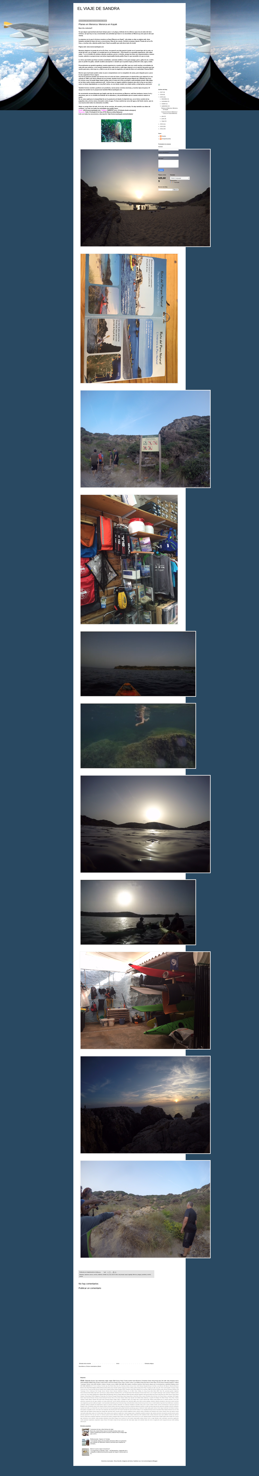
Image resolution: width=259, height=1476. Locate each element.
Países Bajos (88, 1396)
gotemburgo (132, 1408)
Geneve (166, 1389)
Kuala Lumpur (121, 1382)
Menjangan (111, 1394)
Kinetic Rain (131, 1392)
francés (107, 1408)
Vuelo (92, 1384)
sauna (89, 1416)
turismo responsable (135, 1418)
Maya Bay (143, 1382)
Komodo (142, 1392)
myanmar (139, 1384)
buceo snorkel (152, 1402)
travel (134, 1380)
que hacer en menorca (100, 1414)
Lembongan (160, 1392)
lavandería (158, 1409)
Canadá (115, 1387)
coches (147, 1404)
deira (98, 1406)
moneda (117, 1411)
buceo (91, 1274)
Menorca (148, 1382)
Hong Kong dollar (148, 1391)
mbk (106, 1411)
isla (110, 1274)
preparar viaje (149, 1413)
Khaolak (126, 1392)
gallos (119, 1408)
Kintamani (137, 1392)
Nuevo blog (158, 1394)
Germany (170, 1389)
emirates (86, 1382)
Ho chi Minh (131, 1391)
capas (104, 1404)
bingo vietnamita (128, 1402)
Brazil (91, 1387)
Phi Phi (158, 1382)
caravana (110, 1404)
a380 (95, 1384)
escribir (146, 1406)
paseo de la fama (96, 1413)
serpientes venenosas (101, 1416)
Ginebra (106, 1382)
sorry (126, 1416)
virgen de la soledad (139, 1419)
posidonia (144, 1274)
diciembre (164, 99)
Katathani (117, 1392)
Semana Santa (98, 1397)
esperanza (161, 1406)
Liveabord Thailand (170, 1392)
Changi (139, 1387)
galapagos (115, 1408)
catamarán (119, 1404)
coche (144, 1404)
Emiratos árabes (114, 1389)
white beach (83, 1421)
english (117, 1384)
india (120, 1384)
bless (133, 1402)
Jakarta (108, 1392)
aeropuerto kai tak (90, 1401)
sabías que (171, 1414)
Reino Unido (133, 1396)
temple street (166, 1416)
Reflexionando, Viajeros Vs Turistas (100, 1439)
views (130, 1419)
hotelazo (177, 1408)
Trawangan (83, 1384)
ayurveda (90, 1402)
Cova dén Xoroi (159, 1387)
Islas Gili (161, 1380)
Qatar (121, 1396)
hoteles (91, 1382)
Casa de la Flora (126, 1387)
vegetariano (97, 1419)
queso (107, 1414)
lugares (129, 1384)
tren (81, 1385)
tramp (97, 1418)
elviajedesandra (166, 139)
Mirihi (128, 1394)
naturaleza (146, 1411)
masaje (103, 1411)
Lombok (127, 1382)
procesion (159, 1413)
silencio (111, 1416)
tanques (154, 1416)
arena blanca (139, 1401)
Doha (105, 1389)
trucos (119, 1418)
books (139, 1402)
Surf (136, 1397)
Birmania (172, 1385)
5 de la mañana (97, 1385)
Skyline (126, 1397)
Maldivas (138, 1382)
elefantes (133, 1406)
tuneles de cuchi (126, 1418)
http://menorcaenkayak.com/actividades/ (120, 114)
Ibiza (161, 1391)
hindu (159, 1408)
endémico (100, 1274)
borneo (147, 1402)
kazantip (125, 1409)
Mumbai (137, 1394)
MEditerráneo (96, 1394)
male (85, 1411)
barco (177, 1380)
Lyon (135, 1382)
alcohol (114, 1401)
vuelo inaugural (163, 1419)
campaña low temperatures (96, 1404)
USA (98, 1399)
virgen (133, 1419)
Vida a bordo (139, 1399)
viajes (111, 1380)
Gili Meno (174, 1389)
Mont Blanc (154, 1382)
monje (121, 1411)
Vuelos (155, 1399)
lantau (154, 1409)
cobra (141, 1404)
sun (139, 1416)
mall (87, 1411)
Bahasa (141, 1385)
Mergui (120, 1394)
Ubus (103, 1399)
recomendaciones (160, 1384)
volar (84, 1385)
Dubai (149, 1380)
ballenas (95, 1402)
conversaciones (165, 1404)
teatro (157, 1416)
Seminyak (104, 1397)
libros (126, 1384)
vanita (81, 1419)
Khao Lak (122, 1392)
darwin (95, 1406)
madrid (82, 1411)
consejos (108, 1384)
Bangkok (146, 1385)
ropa (160, 1414)
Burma (106, 1387)
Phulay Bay (103, 1396)
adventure (82, 1401)
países (108, 1413)
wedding (177, 1419)
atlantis (157, 1401)
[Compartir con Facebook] (114, 1272)
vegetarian (86, 1419)
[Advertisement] (116, 1347)
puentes (170, 1413)
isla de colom (114, 1274)
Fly (151, 1389)
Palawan (82, 1396)
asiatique (148, 1401)
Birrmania (176, 1385)
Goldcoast (92, 1391)
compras (103, 1384)
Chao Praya (144, 1387)
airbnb (108, 1401)
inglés (123, 1384)
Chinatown (145, 1380)
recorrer (111, 1414)
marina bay (98, 1411)
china (81, 1382)
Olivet (167, 1394)
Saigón (177, 1396)
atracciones (168, 1401)
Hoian (136, 1391)
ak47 (111, 1401)
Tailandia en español (149, 1397)
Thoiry (170, 1397)
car (107, 1404)
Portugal (114, 1396)
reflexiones (115, 1414)
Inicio (117, 1363)
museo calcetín (136, 1411)
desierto (106, 1406)
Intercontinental (84, 1392)
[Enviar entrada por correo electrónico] (104, 1272)
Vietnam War (146, 1399)
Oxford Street (175, 1394)
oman (167, 1411)
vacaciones (170, 1418)
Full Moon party (159, 1389)
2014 (161, 124)
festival (94, 1408)
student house (131, 1416)
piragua (139, 1274)
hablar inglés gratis (148, 1408)
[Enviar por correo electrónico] (108, 1272)
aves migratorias (84, 1402)
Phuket (162, 1382)
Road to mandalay (168, 1396)
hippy (162, 1408)
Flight (149, 1389)
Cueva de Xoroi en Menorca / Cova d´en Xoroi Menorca (169, 112)
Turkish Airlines (88, 1399)
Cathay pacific (133, 1387)
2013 (161, 126)
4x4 (91, 1385)
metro (114, 1411)
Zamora (166, 1399)
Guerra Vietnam (106, 1391)
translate (101, 1418)
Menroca (135, 1274)
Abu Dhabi (110, 1385)
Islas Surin (96, 1392)
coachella (137, 1404)
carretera (115, 1404)
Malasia (101, 1394)
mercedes (110, 1411)
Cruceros (173, 1387)
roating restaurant (154, 1414)
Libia (164, 1392)
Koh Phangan (114, 1382)
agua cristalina (98, 1401)
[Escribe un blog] (110, 1272)
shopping (172, 1384)
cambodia (82, 1404)
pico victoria (125, 1413)
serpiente (93, 1416)
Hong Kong (155, 1380)
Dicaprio (101, 1389)
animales (99, 1384)
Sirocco (113, 1397)
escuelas (151, 1406)
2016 (161, 94)
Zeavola (170, 1399)
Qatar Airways (126, 1396)
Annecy (131, 1385)
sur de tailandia (144, 1416)
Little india (166, 1380)
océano (160, 1411)
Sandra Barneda (90, 1397)
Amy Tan (119, 1385)
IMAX (158, 1391)
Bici (165, 1385)
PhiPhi (92, 1396)
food (104, 1408)
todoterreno (85, 1418)
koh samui (130, 1409)
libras (163, 1409)
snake (121, 1416)
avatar (172, 1401)
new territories (152, 1411)
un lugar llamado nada (156, 1418)
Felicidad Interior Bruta (131, 1389)
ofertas (164, 1411)
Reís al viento (142, 1396)
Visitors (151, 1399)
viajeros (112, 1419)
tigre (81, 1418)
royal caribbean (165, 1414)
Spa (129, 1397)
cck (123, 1404)
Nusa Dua (163, 1394)
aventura (176, 1401)
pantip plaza (88, 1413)
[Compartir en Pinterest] (116, 1272)
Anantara (123, 1385)
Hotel (109, 1382)
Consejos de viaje (151, 1387)
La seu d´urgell (153, 1392)
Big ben (167, 1385)
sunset (81, 1276)
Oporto (170, 1394)
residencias (136, 1414)
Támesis (94, 1399)
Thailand (176, 1382)
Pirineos (110, 1396)
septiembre (165, 106)
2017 (161, 92)
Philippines (97, 1396)
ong (170, 1411)
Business (138, 1380)
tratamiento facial (107, 1418)
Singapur (172, 1380)
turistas (141, 1418)
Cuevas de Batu (92, 1389)
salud (86, 1416)
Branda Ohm (83, 1387)
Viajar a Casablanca (122, 1399)
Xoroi (161, 1399)
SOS (174, 1396)
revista (148, 1414)
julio (163, 116)
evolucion (171, 1406)
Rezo (137, 1396)
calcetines (176, 1402)
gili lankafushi (126, 1408)
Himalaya (125, 1391)
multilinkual (130, 1411)
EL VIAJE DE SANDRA (98, 8)
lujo (97, 1380)
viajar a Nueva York (105, 1419)
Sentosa (109, 1397)
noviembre (165, 101)
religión (128, 1414)
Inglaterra (176, 1391)
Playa (122, 1380)
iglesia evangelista (87, 1409)
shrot (107, 1416)
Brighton (95, 1387)
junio (163, 118)
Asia (82, 1380)
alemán (118, 1401)
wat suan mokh (170, 1419)
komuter (134, 1409)
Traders (177, 1397)
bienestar (121, 1402)
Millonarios (124, 1394)
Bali (114, 1380)
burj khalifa (168, 1402)
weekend (87, 1385)
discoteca (118, 1406)
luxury (118, 1380)
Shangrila (166, 1382)
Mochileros (132, 1394)
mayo (163, 121)
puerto (173, 1413)
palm (84, 1413)
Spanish (132, 1397)
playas (151, 1384)
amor (127, 1401)
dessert (109, 1406)
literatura (171, 1409)
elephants (137, 1406)
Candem (119, 1387)
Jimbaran (112, 1392)
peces (112, 1413)
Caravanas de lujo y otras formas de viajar (101, 1429)
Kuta (148, 1392)
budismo (158, 1402)
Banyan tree (151, 1385)
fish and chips (99, 1408)
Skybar (122, 1397)
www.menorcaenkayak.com (95, 47)
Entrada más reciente (85, 1363)
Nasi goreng (146, 1394)
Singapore (171, 1382)
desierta (101, 1406)
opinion (173, 1411)
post (154, 1384)
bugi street (162, 1402)
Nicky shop (152, 1394)
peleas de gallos (118, 1413)
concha (95, 1274)
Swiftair (139, 1397)
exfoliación (176, 1406)
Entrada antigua (149, 1363)
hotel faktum (171, 1408)
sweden (150, 1416)
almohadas (123, 1401)
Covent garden (167, 1387)
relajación (121, 1414)
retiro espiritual (142, 1414)
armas (144, 1401)
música (142, 1411)
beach (117, 1402)
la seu (142, 1409)
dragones (123, 1406)
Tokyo (173, 1397)
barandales (107, 1402)
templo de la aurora (174, 1416)
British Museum (100, 1387)
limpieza (166, 1409)
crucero (113, 1384)
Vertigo (115, 1399)
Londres (131, 1382)
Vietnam (88, 1384)
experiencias (83, 1408)
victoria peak (123, 1419)
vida (127, 1419)
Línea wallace (89, 1394)
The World (162, 1397)
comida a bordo (153, 1404)
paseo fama (104, 1413)
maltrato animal (92, 1411)
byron (172, 1402)
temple (160, 1416)
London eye (83, 1394)
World (158, 1399)
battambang (113, 1402)
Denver (97, 1389)
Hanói (111, 1391)
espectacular (156, 1406)
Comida (102, 1382)
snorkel (149, 1274)
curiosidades (90, 1406)
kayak (126, 1274)
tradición (93, 1418)
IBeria (154, 1391)
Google (99, 1391)
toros (90, 1418)
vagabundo (176, 1418)
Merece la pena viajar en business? (100, 1449)
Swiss (142, 1397)
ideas (81, 1409)
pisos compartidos (136, 1413)
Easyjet (108, 1389)
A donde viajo (104, 1385)
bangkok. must (100, 1402)
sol (124, 1416)
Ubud (100, 1399)
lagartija (130, 1274)
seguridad (167, 1384)
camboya (87, 1404)
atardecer (87, 1274)
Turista (126, 1380)
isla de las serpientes (103, 1409)
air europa (104, 1401)
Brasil (88, 1387)
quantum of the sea (89, 1414)
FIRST (124, 1389)
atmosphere (162, 1401)
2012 (161, 129)
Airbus (114, 1385)
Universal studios (109, 1399)
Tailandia (88, 1380)
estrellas (167, 1406)
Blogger (155, 1461)
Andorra (128, 1385)
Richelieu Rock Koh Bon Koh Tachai (154, 1396)
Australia (97, 1382)
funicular (111, 1408)
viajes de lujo (117, 1419)
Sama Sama (83, 1397)
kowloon (139, 1409)
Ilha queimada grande (168, 1391)
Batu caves (157, 1385)
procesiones (164, 1413)
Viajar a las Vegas (131, 1399)
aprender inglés (132, 1401)
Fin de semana (144, 1389)
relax (125, 1414)
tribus (113, 1418)
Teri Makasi (156, 1397)
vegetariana (91, 1419)
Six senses (118, 1397)
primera (154, 1413)
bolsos (136, 1402)
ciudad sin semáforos (130, 1404)
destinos (114, 1406)
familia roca (106, 1274)
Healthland (120, 1391)
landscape (150, 1409)
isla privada (121, 1274)
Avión (138, 1385)
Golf (96, 1391)
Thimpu (166, 1397)
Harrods (115, 1391)
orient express (146, 1384)
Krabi (145, 1392)
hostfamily (165, 1408)
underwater (164, 1418)
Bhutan (161, 1385)
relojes (131, 1414)
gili (122, 1408)
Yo (163, 1399)
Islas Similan (91, 1392)
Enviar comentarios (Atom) (93, 1366)
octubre (164, 103)
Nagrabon (141, 1394)
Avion (135, 1385)
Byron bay (110, 1387)
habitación (141, 1408)
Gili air (87, 1391)
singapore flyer (116, 1416)
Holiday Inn (141, 1391)
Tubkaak (82, 1399)
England (120, 1389)
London (177, 1392)
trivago (116, 1418)
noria (157, 1411)
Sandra (164, 136)
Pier (107, 1396)
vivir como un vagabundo (153, 1419)
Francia (154, 1389)
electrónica (127, 1406)
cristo (86, 1406)
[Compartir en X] (112, 1272)
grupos (137, 1408)
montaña (125, 1411)
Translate (176, 182)
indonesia (101, 1380)
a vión (174, 1399)
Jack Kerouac (103, 1392)
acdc (177, 1399)
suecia (136, 1416)
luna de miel (176, 1409)
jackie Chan (117, 1409)
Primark (118, 1396)
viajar (106, 1380)
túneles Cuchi (147, 1418)
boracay (143, 1402)
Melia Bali (106, 1394)
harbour (155, 1408)
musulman (134, 1384)
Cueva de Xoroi (84, 1389)
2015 (161, 97)
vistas (146, 1419)
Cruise (177, 1387)
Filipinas (138, 1389)
